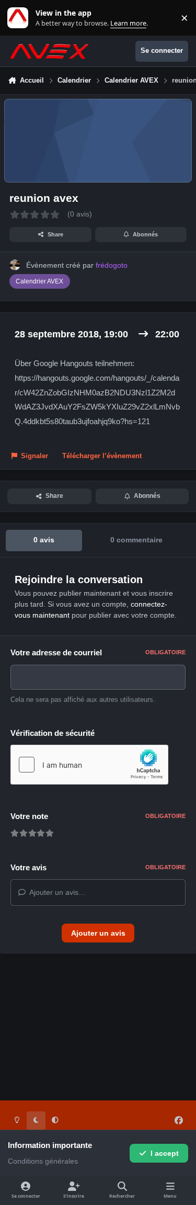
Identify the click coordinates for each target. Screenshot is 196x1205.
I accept (165, 1153)
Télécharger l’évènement (102, 456)
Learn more (20, 18)
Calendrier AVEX (39, 281)
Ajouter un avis (98, 933)
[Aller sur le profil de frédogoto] (14, 264)
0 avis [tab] (43, 540)
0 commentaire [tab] (136, 540)
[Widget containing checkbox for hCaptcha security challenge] (89, 765)
